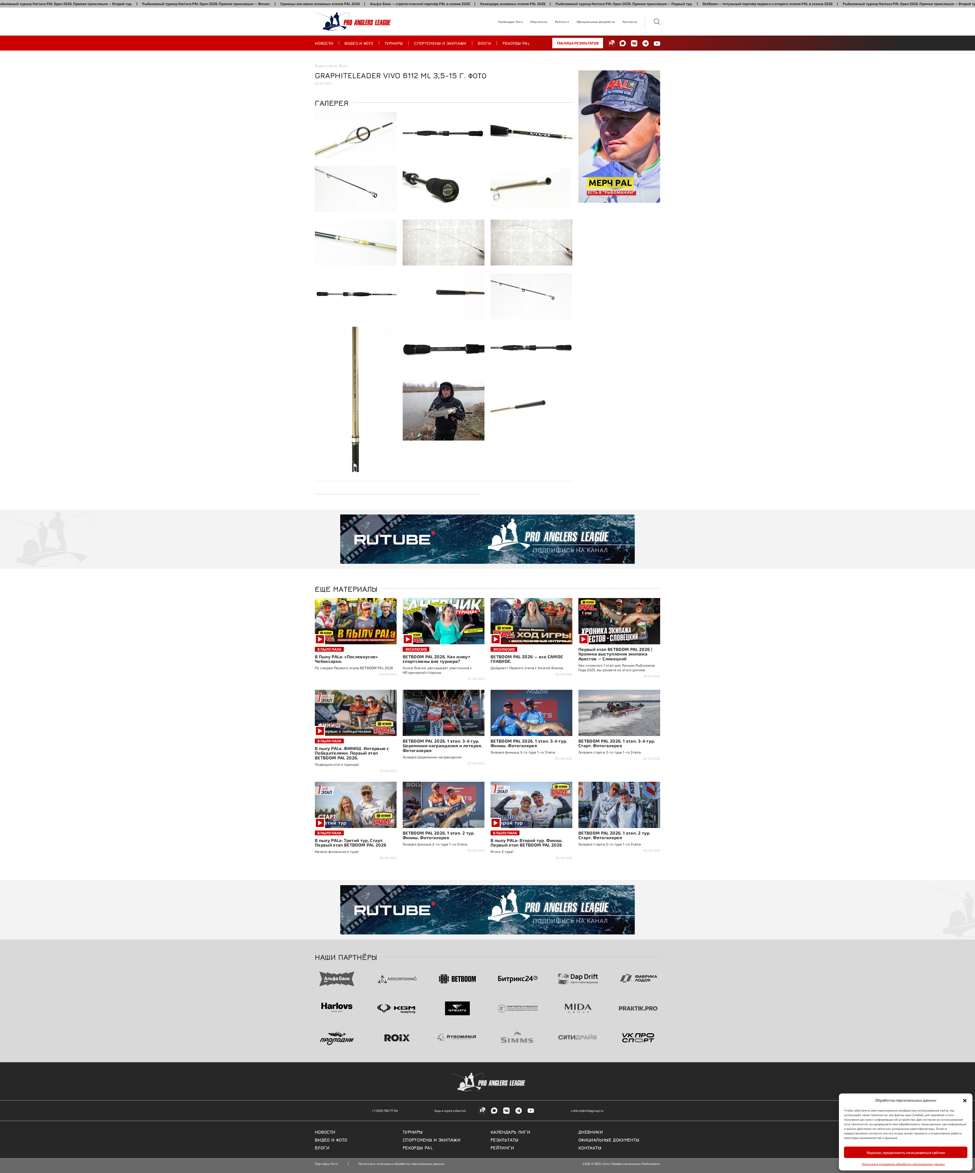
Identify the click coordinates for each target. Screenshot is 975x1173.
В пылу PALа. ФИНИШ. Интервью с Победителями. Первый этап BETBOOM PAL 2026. (352, 753)
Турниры (394, 43)
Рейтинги (562, 22)
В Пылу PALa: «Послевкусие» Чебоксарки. (346, 658)
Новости (324, 43)
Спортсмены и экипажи (440, 43)
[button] (964, 1100)
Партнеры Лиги (326, 1164)
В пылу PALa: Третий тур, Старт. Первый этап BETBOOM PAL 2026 (350, 842)
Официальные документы (596, 22)
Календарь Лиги (510, 22)
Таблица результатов (578, 43)
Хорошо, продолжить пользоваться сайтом (906, 1152)
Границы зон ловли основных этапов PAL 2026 (254, 3)
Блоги (484, 43)
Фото (343, 65)
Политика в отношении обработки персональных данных (903, 1164)
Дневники (590, 1132)
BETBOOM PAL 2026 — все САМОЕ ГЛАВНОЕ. (527, 658)
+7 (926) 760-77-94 (385, 1110)
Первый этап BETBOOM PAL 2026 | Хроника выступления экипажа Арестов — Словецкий (615, 654)
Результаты (538, 22)
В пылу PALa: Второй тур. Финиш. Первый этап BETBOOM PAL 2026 (527, 842)
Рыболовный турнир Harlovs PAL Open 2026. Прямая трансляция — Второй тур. (845, 3)
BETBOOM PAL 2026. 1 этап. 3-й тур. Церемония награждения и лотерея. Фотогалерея (442, 746)
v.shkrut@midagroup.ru (587, 1110)
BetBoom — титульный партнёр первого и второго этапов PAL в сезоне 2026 (702, 3)
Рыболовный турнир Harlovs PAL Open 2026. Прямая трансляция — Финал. (140, 3)
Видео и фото (359, 43)
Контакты (630, 22)
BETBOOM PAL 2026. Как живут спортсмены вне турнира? (436, 658)
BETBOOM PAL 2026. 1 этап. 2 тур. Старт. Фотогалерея (614, 835)
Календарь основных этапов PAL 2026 (447, 3)
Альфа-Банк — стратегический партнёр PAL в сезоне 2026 (354, 3)
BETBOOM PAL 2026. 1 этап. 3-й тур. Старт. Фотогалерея (616, 743)
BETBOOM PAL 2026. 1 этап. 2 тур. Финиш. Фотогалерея (439, 835)
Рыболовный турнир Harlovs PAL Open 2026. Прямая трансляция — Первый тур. (558, 3)
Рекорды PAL (516, 43)
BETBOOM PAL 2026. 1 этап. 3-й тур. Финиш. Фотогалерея (529, 743)
